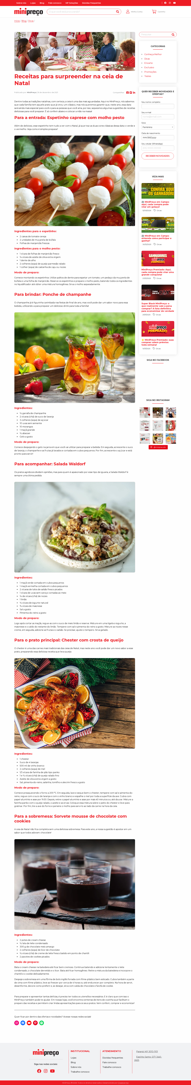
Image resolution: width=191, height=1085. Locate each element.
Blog (42, 3)
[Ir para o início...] (46, 1052)
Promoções (150, 72)
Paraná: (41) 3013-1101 (147, 1051)
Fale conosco (54, 3)
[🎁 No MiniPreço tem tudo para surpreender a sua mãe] (145, 438)
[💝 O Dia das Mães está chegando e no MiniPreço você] (158, 438)
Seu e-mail (146, 112)
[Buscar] (117, 12)
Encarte (148, 63)
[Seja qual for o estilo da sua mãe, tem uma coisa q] (171, 412)
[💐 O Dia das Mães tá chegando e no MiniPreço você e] (158, 425)
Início (17, 21)
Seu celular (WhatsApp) (152, 144)
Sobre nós (21, 3)
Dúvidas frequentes (91, 3)
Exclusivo (149, 67)
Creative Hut (123, 1083)
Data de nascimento (150, 133)
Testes (147, 76)
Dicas (147, 59)
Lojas (33, 3)
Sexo (143, 123)
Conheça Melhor (153, 54)
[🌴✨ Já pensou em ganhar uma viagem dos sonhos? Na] (171, 438)
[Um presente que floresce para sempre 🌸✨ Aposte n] (158, 412)
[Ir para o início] (28, 12)
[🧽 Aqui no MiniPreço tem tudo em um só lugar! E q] (171, 425)
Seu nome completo (150, 102)
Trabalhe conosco (80, 1072)
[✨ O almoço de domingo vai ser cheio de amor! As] (145, 425)
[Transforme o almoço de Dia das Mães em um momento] (145, 412)
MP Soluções (72, 3)
